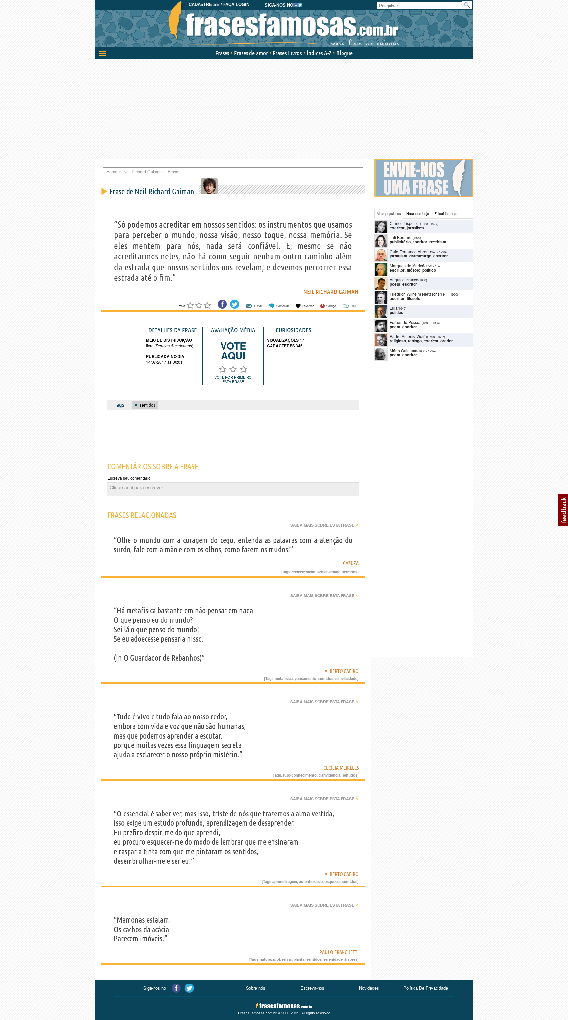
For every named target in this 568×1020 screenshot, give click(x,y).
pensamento (305, 678)
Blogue (344, 53)
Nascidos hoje (417, 213)
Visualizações (283, 340)
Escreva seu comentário (129, 478)
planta (299, 959)
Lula (394, 308)
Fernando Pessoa (406, 322)
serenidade (333, 959)
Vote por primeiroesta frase (233, 379)
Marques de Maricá (407, 265)
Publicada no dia (165, 356)
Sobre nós (255, 988)
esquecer (332, 881)
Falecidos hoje (445, 213)
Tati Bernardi (401, 237)
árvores (350, 959)
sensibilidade (328, 571)
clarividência (329, 775)
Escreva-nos (312, 988)
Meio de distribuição (169, 340)
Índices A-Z (319, 53)
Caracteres (281, 346)
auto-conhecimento (299, 775)
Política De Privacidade (425, 988)
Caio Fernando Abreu (409, 251)
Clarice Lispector (405, 223)
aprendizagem (284, 881)
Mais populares (389, 213)
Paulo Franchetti (339, 952)
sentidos (349, 571)
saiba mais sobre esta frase (324, 525)
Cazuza (351, 563)
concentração (303, 571)
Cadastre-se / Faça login (219, 4)
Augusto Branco (404, 279)
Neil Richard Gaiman (330, 291)
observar (284, 959)
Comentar (282, 306)
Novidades (369, 988)
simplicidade (346, 678)
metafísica (284, 678)
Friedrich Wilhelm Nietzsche (415, 294)
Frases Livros (287, 53)
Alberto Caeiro (342, 671)
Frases (222, 53)
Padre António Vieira (408, 336)
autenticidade (311, 881)
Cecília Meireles (341, 768)
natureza (267, 959)
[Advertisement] (284, 108)
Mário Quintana (403, 350)
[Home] (284, 24)
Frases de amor (251, 53)
